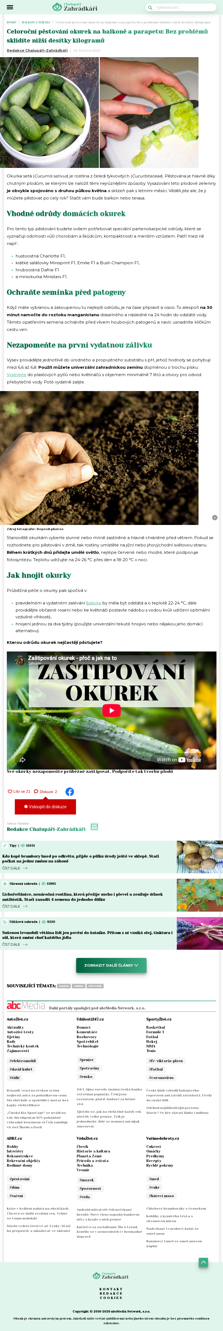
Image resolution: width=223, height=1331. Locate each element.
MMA (150, 1046)
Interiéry (15, 1151)
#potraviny (89, 1068)
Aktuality (15, 1027)
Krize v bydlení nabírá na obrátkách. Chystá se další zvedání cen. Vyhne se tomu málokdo (38, 1213)
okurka (78, 986)
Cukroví (153, 1147)
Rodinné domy (19, 1165)
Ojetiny (13, 1037)
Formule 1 (155, 1032)
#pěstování (19, 1179)
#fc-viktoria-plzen (166, 1061)
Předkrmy (155, 1156)
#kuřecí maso (161, 1196)
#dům (14, 1187)
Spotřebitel (87, 1042)
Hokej (151, 1042)
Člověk (82, 1147)
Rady (11, 1042)
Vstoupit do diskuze (47, 806)
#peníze (86, 1060)
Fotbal (152, 1037)
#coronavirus (161, 1078)
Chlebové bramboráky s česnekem (176, 1208)
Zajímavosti (18, 1051)
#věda (84, 1197)
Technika (85, 1165)
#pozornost (90, 1188)
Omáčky (153, 1151)
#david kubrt (21, 1069)
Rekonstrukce (20, 1156)
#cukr (154, 1187)
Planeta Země (89, 1156)
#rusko (85, 1077)
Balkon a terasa (36, 22)
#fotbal (156, 1069)
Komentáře (87, 1032)
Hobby (12, 1147)
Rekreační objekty (23, 1161)
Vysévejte (16, 374)
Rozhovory (87, 1037)
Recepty (153, 1161)
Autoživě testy (20, 1032)
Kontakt (111, 1289)
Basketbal (155, 1027)
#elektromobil (23, 1061)
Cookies (111, 1298)
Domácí (83, 1027)
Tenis (151, 1051)
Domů (12, 22)
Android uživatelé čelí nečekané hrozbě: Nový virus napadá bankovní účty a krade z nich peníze (108, 1214)
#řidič (15, 1078)
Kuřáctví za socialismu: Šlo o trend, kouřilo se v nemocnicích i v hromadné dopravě (109, 1232)
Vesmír (83, 1170)
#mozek (86, 1180)
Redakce (111, 1293)
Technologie (88, 1046)
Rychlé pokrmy (159, 1165)
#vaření (16, 1196)
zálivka (94, 602)
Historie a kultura (93, 1151)
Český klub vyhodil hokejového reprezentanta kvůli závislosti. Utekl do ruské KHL (179, 1095)
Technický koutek (23, 1046)
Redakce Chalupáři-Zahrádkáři (37, 50)
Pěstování (95, 986)
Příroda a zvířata (93, 1161)
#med (154, 1179)
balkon (64, 986)
